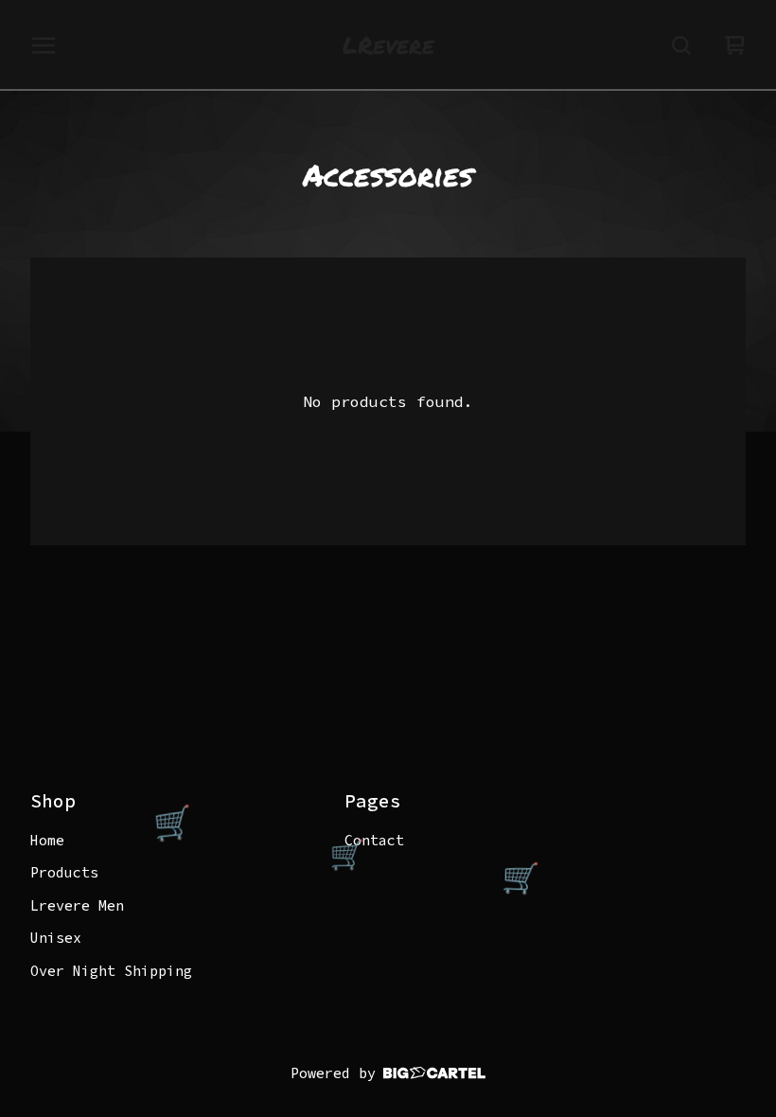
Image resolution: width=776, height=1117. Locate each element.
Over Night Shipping (111, 971)
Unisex (55, 938)
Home (47, 840)
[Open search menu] (681, 45)
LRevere (388, 46)
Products (64, 872)
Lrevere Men (77, 905)
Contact (374, 840)
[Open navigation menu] (43, 45)
